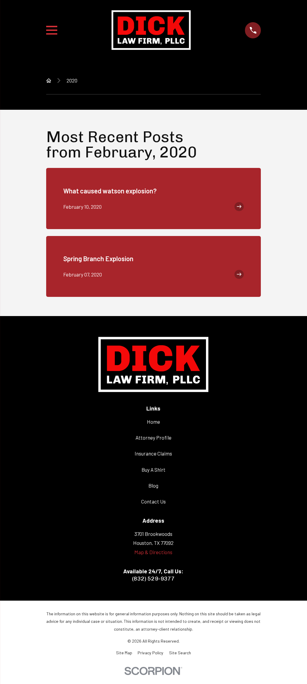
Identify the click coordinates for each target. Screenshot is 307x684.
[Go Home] (48, 80)
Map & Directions (153, 552)
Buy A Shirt (153, 470)
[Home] (151, 30)
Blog (153, 485)
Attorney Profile (153, 438)
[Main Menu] (51, 30)
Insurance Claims (153, 453)
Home (153, 422)
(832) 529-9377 (153, 578)
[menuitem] (124, 653)
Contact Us (153, 501)
